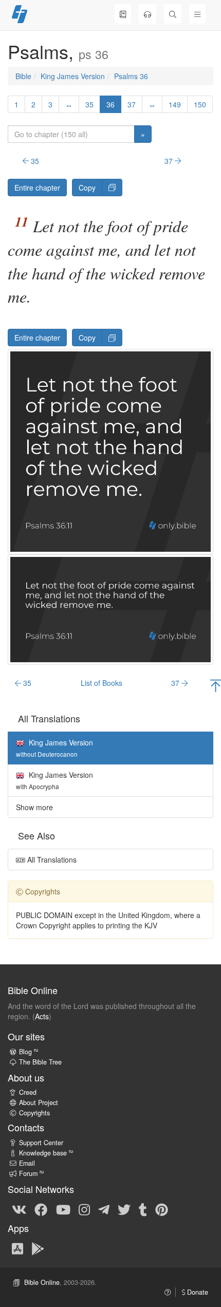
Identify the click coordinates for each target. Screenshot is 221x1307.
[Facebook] (40, 1209)
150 (200, 104)
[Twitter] (124, 1209)
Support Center (41, 1142)
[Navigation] (197, 14)
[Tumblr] (143, 1209)
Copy (87, 187)
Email (27, 1163)
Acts (42, 1016)
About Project (38, 1102)
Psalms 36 (131, 76)
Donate (196, 1292)
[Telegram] (103, 1209)
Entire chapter (37, 187)
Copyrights (34, 1112)
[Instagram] (84, 1209)
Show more (34, 807)
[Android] (37, 1248)
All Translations (51, 859)
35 (89, 104)
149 (175, 104)
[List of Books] (123, 14)
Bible (23, 76)
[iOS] (17, 1248)
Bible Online (42, 1282)
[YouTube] (63, 1209)
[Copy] (112, 187)
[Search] (172, 14)
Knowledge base (46, 1152)
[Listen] (147, 14)
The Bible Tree (40, 1062)
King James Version (73, 76)
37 (131, 104)
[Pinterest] (161, 1209)
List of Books (101, 683)
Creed (27, 1092)
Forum (31, 1173)
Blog (28, 1051)
